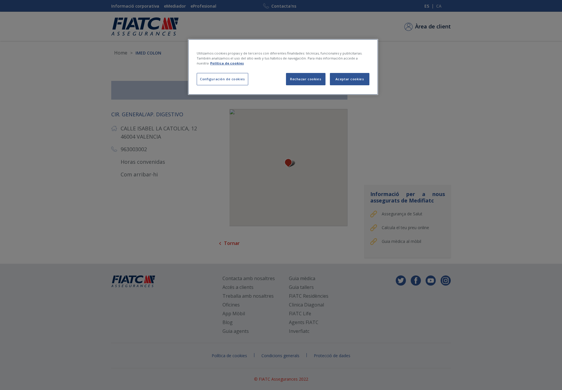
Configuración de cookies (222, 79)
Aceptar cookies (349, 79)
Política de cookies (227, 63)
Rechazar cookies (305, 79)
